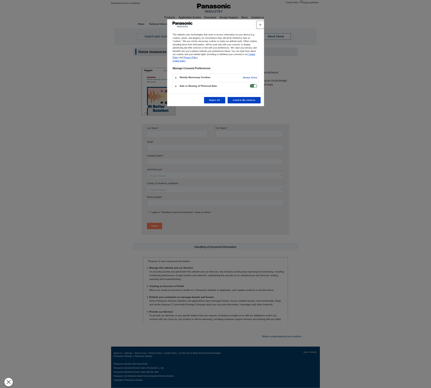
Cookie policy (179, 61)
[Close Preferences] (8, 382)
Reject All (214, 100)
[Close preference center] (260, 24)
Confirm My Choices (244, 100)
